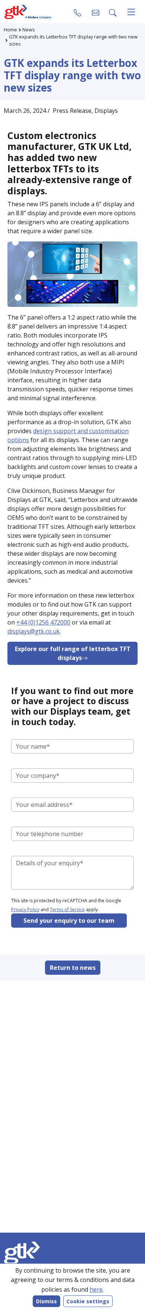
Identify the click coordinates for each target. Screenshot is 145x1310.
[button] (95, 12)
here (96, 1289)
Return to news (73, 968)
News (28, 29)
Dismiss (46, 1301)
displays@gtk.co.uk (33, 631)
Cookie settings (88, 1301)
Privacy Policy (25, 909)
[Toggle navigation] (131, 12)
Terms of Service (67, 909)
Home (10, 29)
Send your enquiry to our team (69, 920)
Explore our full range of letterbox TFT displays (72, 653)
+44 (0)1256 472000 (43, 622)
